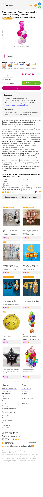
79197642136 (8, 439)
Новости (24, 393)
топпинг (11, 62)
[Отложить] (40, 192)
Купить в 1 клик (21, 88)
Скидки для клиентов (8, 406)
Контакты (24, 401)
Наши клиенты (26, 388)
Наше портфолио (7, 391)
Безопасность (6, 415)
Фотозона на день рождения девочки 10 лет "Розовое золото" (30, 232)
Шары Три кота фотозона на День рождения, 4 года (30, 265)
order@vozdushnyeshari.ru (17, 446)
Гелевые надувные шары (9, 408)
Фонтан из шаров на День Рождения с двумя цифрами (10, 231)
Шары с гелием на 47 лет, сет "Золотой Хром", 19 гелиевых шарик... (31, 301)
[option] (21, 32)
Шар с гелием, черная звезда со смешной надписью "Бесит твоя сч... (11, 371)
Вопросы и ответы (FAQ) (9, 388)
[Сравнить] (36, 192)
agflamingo (9, 443)
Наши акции (6, 393)
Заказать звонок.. (10, 436)
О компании (25, 396)
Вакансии (24, 391)
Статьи (4, 403)
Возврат (4, 418)
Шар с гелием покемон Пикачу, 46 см (9, 335)
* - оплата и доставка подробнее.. (16, 105)
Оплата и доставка (27, 398)
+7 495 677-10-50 (10, 433)
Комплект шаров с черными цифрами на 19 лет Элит (10, 300)
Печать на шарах (7, 401)
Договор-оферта (7, 420)
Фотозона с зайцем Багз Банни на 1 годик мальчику (10, 265)
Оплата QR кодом (7, 428)
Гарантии (24, 403)
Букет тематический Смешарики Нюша (28, 370)
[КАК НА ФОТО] (4, 56)
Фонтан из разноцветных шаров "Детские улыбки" (30, 335)
